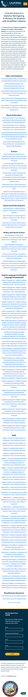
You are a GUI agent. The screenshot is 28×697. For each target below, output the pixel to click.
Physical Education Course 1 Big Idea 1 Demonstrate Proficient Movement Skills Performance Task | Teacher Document (14, 127)
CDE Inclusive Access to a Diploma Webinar (14, 596)
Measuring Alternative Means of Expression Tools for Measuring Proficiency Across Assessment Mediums (14, 571)
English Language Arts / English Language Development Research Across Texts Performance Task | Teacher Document (14, 428)
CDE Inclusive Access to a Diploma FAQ (14, 599)
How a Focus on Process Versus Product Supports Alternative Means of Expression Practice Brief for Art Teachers (14, 225)
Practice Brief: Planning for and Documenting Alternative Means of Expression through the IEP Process (14, 86)
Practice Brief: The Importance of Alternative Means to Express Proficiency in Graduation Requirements (14, 108)
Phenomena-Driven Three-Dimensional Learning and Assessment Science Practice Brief (14, 186)
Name (6, 627)
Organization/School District (11, 633)
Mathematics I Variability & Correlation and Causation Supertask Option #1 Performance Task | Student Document (14, 547)
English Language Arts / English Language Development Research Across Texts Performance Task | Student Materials (14, 420)
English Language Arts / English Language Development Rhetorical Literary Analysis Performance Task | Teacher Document (14, 297)
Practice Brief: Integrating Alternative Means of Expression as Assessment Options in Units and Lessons (14, 93)
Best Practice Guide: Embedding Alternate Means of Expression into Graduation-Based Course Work (14, 100)
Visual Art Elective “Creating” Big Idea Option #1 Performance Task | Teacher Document (14, 218)
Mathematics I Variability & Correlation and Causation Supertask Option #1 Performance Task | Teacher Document (14, 554)
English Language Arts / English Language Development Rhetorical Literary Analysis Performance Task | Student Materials (14, 289)
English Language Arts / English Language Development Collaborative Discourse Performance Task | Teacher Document (14, 282)
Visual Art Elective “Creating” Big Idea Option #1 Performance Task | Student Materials (14, 210)
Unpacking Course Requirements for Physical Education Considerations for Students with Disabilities (14, 144)
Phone (6, 645)
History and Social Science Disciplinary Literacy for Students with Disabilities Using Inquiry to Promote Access (14, 256)
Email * (6, 639)
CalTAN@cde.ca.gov (11, 676)
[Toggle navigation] (25, 4)
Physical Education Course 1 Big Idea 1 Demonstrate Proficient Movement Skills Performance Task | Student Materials (14, 120)
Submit (12, 654)
